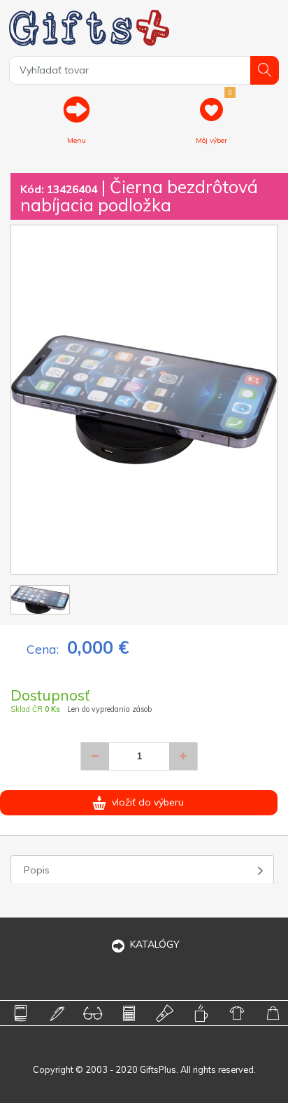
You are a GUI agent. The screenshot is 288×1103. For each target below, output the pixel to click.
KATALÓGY (155, 944)
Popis (37, 870)
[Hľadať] (264, 70)
